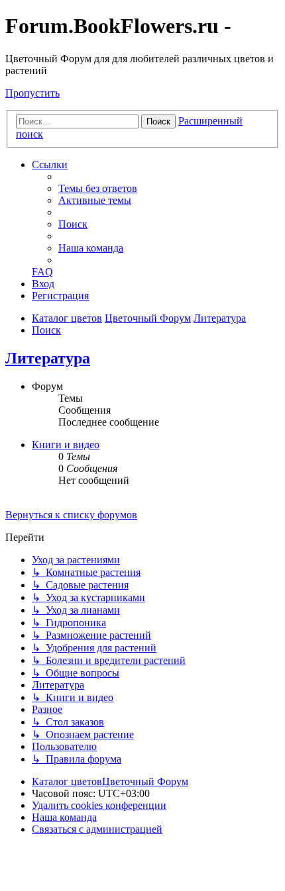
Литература (47, 358)
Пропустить (32, 93)
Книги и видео (65, 444)
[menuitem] (97, 188)
